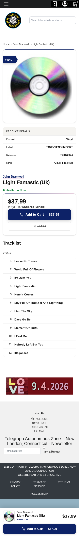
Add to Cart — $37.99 (42, 214)
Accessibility (40, 493)
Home (6, 44)
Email (41, 431)
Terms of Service (39, 484)
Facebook (41, 419)
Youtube (41, 423)
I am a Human (51, 451)
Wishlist (41, 226)
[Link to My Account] (65, 4)
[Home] (13, 20)
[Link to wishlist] (55, 4)
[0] (75, 5)
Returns (64, 482)
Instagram (40, 427)
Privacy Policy (15, 484)
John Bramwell (21, 44)
